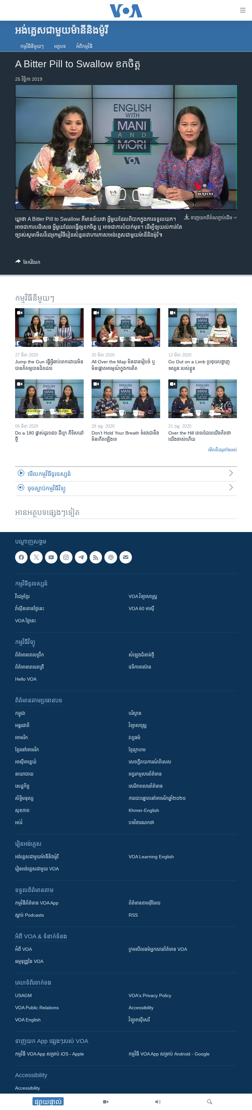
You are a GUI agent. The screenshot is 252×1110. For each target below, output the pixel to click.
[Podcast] (110, 557)
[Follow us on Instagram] (66, 557)
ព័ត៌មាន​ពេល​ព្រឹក (29, 654)
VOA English (28, 1019)
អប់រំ (18, 822)
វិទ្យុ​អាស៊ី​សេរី (139, 1019)
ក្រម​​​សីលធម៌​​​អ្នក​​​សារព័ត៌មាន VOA (158, 949)
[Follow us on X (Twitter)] (36, 557)
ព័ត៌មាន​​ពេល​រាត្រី (29, 667)
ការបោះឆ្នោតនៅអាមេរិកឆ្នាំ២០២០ (157, 798)
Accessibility (141, 1007)
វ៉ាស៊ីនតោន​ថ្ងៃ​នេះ (29, 608)
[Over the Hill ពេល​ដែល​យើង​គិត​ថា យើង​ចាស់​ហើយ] (202, 398)
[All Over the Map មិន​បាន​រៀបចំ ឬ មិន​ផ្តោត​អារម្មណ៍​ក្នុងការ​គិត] (126, 327)
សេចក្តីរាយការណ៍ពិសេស (150, 761)
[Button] (27, 263)
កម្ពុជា (20, 713)
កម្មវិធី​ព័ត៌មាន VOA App (36, 903)
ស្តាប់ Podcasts (29, 915)
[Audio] (158, 1102)
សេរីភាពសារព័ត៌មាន (146, 786)
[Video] (106, 1102)
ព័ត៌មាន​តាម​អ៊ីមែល (144, 903)
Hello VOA (25, 679)
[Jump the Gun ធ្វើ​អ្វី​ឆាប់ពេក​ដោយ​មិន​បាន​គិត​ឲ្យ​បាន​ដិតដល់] (49, 327)
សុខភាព (22, 810)
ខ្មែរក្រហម (137, 749)
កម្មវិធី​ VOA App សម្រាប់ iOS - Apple (49, 1054)
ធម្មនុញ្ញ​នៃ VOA (29, 961)
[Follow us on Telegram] (81, 557)
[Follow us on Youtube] (51, 557)
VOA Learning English (151, 856)
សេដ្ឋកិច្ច (22, 786)
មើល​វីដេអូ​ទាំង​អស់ (222, 449)
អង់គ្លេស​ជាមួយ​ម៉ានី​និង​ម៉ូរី (36, 856)
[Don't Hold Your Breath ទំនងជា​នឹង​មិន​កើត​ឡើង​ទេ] (126, 398)
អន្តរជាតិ (22, 725)
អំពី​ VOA (23, 949)
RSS (133, 915)
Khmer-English (144, 810)
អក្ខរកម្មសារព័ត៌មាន (145, 774)
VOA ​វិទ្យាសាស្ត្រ (143, 596)
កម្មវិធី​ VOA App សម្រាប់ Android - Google (169, 1054)
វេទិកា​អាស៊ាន (140, 667)
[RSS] (96, 557)
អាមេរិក (21, 737)
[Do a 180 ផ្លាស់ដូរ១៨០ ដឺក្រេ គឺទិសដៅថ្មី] (49, 398)
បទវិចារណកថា (141, 822)
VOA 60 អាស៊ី (141, 608)
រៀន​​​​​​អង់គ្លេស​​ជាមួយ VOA (37, 868)
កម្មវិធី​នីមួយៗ (32, 46)
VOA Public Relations (37, 1007)
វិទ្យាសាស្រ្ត (138, 725)
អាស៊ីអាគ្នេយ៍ (25, 761)
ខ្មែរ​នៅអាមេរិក (27, 749)
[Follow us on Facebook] (21, 557)
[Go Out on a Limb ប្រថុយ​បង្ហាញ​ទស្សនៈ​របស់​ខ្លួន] (202, 327)
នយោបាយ (24, 774)
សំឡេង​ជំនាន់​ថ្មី (141, 654)
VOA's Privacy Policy (150, 995)
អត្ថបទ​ (60, 46)
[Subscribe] (125, 557)
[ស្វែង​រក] (210, 1102)
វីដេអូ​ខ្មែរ (22, 596)
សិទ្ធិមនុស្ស (24, 798)
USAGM (23, 995)
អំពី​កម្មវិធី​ (84, 46)
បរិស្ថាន (135, 713)
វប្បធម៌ (134, 737)
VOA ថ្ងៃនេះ (25, 620)
